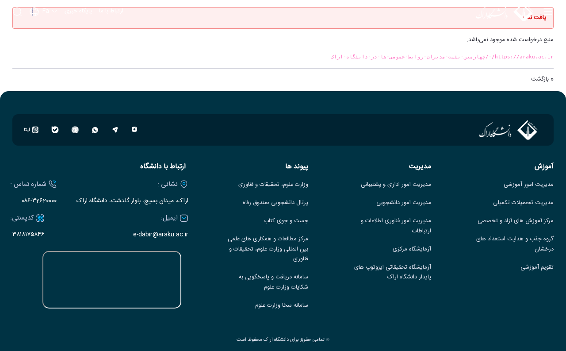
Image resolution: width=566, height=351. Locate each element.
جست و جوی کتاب (286, 221)
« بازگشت (542, 79)
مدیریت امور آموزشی (529, 184)
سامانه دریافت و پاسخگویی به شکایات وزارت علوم (273, 282)
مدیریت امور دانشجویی (403, 203)
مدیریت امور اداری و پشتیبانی (396, 184)
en (43, 35)
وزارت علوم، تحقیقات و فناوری (273, 184)
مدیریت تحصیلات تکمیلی (523, 203)
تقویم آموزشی (537, 267)
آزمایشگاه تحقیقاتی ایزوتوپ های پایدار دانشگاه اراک (392, 272)
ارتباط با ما (111, 11)
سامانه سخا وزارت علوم (281, 305)
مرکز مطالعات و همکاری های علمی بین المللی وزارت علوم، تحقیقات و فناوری (268, 249)
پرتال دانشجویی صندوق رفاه (275, 203)
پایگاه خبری (78, 11)
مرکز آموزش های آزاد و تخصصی (516, 221)
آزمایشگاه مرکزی (412, 249)
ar (44, 47)
